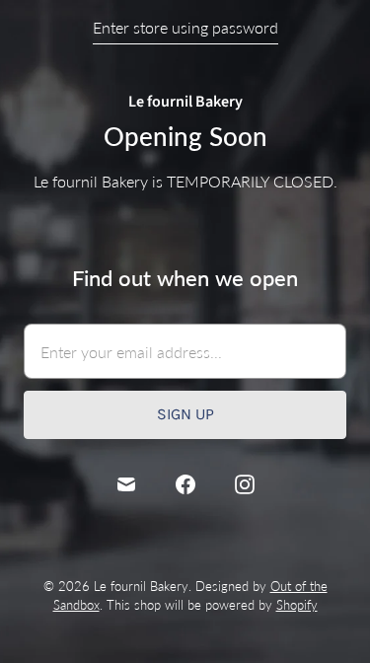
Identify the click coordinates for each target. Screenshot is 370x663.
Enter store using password (185, 27)
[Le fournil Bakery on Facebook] (185, 484)
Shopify (297, 605)
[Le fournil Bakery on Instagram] (244, 484)
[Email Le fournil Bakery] (126, 484)
